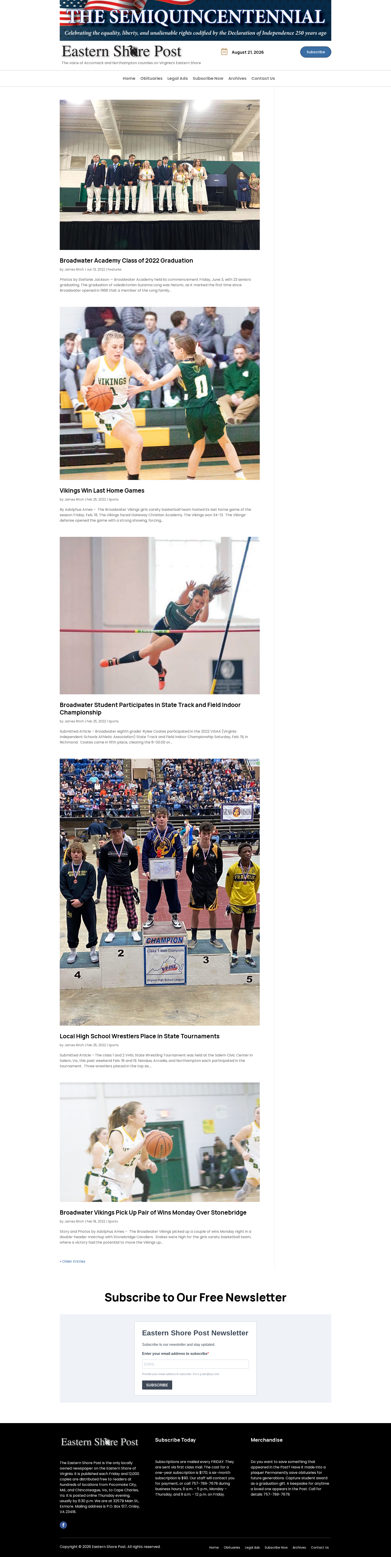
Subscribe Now (208, 79)
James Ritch (74, 269)
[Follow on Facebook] (63, 1525)
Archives (237, 79)
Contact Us (263, 79)
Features (115, 269)
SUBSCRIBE (157, 1385)
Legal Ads (177, 79)
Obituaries (151, 79)
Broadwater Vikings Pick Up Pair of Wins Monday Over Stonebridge (153, 1212)
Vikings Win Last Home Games (102, 490)
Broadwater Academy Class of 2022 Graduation (126, 260)
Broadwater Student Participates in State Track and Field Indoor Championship (150, 709)
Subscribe (316, 52)
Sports (114, 499)
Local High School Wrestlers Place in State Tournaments (139, 1036)
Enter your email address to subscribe (174, 1354)
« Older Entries (72, 1261)
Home (129, 79)
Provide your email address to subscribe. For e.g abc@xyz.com (180, 1374)
